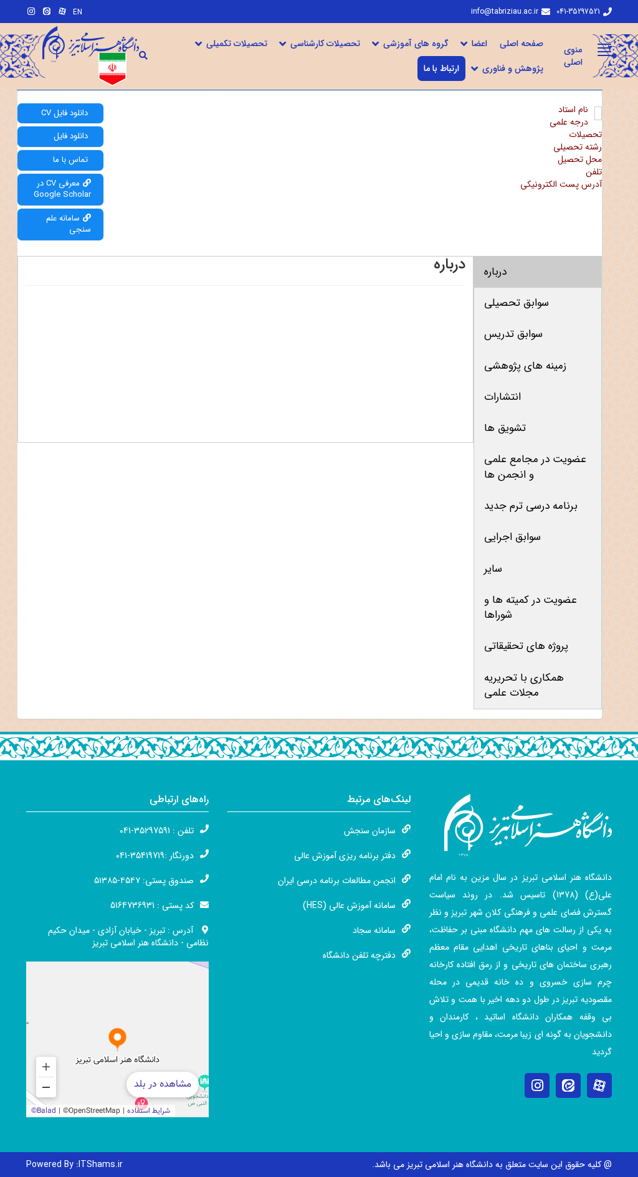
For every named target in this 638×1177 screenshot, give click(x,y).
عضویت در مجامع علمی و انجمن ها (535, 467)
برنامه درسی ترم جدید (531, 506)
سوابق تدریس (513, 334)
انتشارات (502, 397)
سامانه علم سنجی (68, 224)
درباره (495, 271)
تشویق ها (505, 428)
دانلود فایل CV (64, 113)
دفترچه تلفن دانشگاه (359, 955)
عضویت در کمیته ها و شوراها (530, 607)
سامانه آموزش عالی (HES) (349, 905)
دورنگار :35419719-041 (155, 855)
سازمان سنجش (370, 831)
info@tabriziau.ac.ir (504, 11)
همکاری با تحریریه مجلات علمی (524, 685)
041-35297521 (578, 11)
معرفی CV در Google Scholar (62, 189)
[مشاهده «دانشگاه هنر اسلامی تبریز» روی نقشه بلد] (117, 1039)
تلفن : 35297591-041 (157, 831)
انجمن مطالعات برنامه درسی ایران (337, 880)
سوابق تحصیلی (516, 303)
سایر (493, 568)
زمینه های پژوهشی (525, 365)
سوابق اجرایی (512, 537)
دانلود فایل (71, 136)
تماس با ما (70, 159)
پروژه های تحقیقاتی (526, 646)
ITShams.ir (74, 1164)
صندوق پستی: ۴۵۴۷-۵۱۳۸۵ (144, 880)
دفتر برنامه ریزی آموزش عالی (345, 855)
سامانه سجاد (374, 930)
